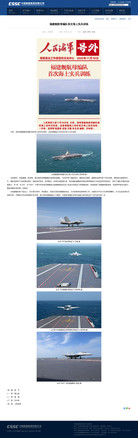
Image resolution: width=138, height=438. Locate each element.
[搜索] (130, 5)
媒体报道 (123, 19)
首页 (107, 19)
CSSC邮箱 (121, 2)
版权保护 (31, 431)
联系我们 (9, 431)
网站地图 (38, 431)
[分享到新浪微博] (129, 408)
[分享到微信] (127, 408)
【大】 (84, 32)
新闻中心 (114, 19)
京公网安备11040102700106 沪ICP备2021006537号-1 (90, 435)
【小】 (93, 32)
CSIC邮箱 (128, 2)
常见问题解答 (17, 431)
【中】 (89, 32)
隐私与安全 (25, 431)
